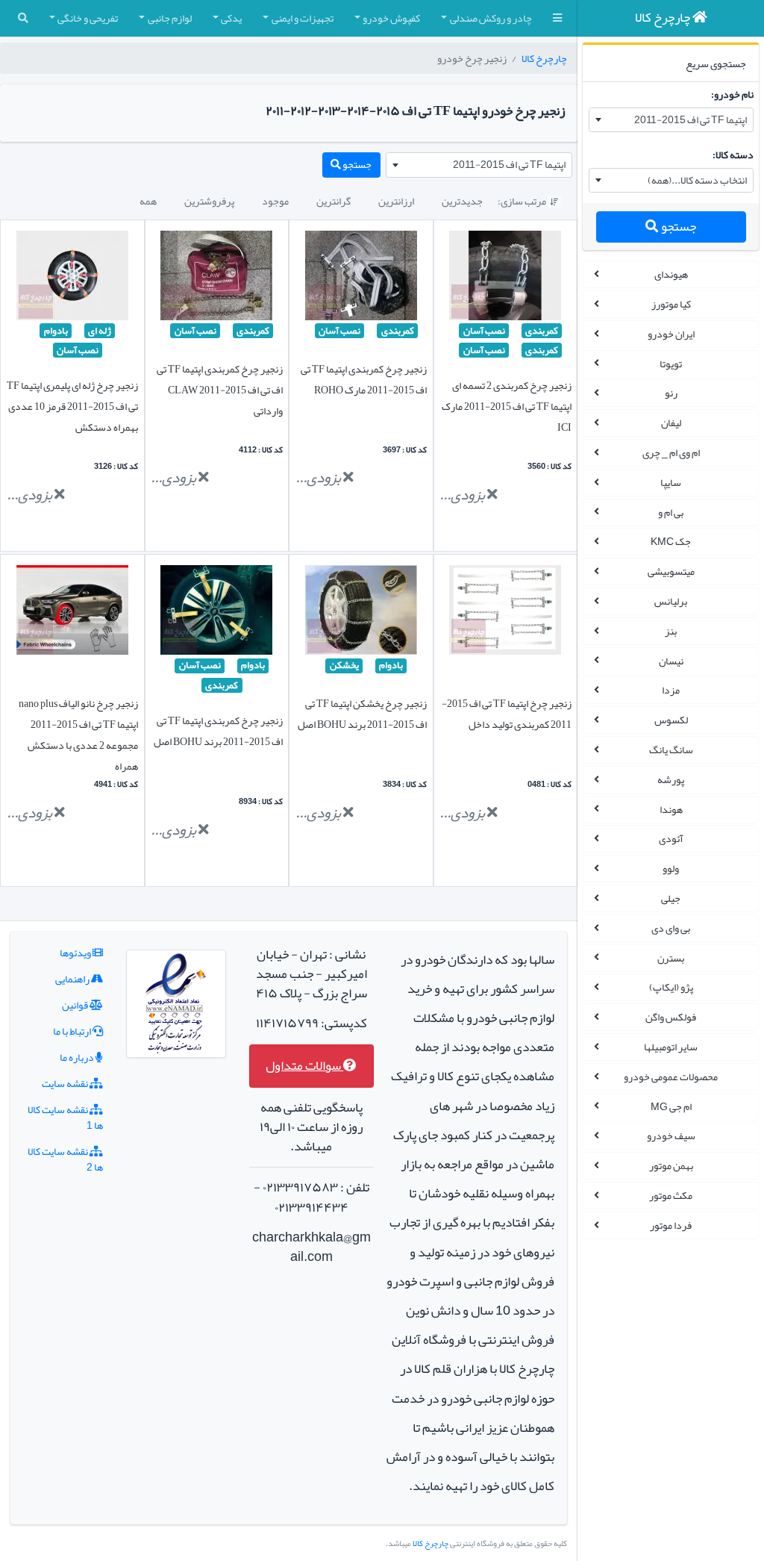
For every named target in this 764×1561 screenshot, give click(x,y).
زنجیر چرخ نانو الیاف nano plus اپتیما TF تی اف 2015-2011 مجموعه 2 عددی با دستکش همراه (78, 734)
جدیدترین (462, 200)
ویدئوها (76, 952)
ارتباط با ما (73, 1031)
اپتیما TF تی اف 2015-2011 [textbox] (690, 119)
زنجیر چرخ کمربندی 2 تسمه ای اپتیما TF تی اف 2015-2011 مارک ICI (507, 406)
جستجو (677, 227)
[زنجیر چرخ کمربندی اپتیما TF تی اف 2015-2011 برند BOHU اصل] (216, 613)
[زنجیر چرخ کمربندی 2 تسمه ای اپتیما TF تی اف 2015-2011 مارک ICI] (505, 278)
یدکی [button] (231, 17)
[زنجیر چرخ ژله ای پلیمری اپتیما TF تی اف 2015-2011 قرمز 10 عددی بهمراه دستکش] (72, 278)
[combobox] (671, 120)
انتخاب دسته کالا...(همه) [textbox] (697, 179)
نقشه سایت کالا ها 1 (65, 1117)
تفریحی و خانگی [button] (87, 17)
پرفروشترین (209, 200)
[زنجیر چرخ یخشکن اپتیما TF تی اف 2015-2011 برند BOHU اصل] (361, 613)
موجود (275, 200)
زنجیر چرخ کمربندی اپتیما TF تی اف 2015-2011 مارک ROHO (364, 379)
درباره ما (78, 1057)
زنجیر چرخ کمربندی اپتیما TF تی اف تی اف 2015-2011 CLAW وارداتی (220, 389)
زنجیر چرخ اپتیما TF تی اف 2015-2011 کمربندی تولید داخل (507, 714)
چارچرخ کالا (544, 58)
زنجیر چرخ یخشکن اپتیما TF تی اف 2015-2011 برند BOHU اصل (362, 714)
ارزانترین (396, 200)
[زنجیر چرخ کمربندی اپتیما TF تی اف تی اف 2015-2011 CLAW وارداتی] (216, 278)
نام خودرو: (732, 94)
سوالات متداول (304, 1066)
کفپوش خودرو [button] (391, 17)
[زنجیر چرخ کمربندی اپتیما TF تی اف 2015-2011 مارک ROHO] (361, 278)
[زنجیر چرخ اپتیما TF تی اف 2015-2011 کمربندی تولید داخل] (505, 613)
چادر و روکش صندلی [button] (491, 17)
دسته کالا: (733, 154)
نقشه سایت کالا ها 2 (65, 1159)
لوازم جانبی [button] (170, 17)
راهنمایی (73, 978)
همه (148, 200)
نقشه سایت (66, 1083)
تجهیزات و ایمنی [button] (303, 17)
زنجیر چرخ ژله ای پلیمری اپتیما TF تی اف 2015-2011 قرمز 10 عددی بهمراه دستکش (72, 406)
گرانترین (333, 200)
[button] (557, 18)
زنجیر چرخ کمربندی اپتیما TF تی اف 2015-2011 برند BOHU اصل (218, 731)
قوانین (76, 1004)
